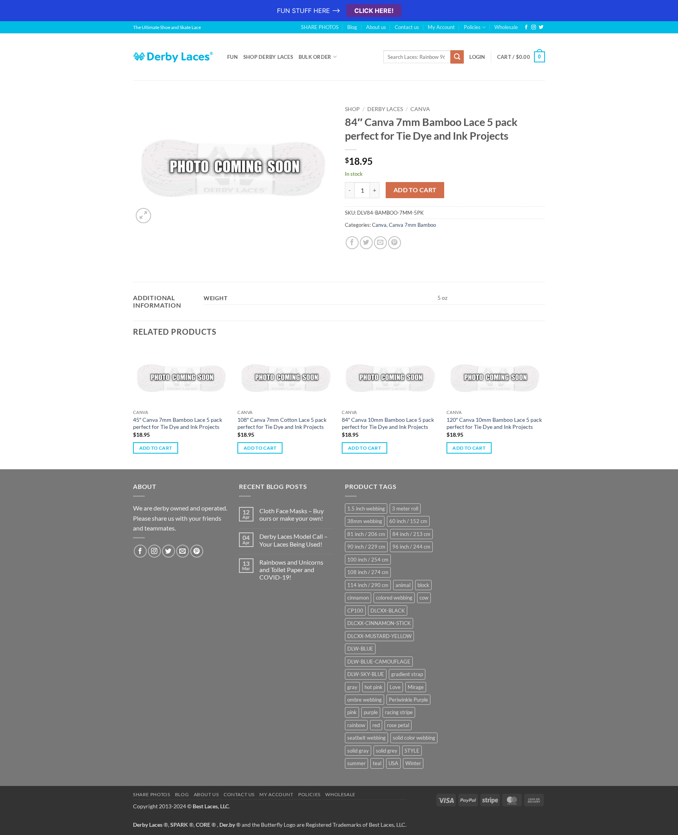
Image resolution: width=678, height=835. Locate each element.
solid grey (386, 750)
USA (393, 763)
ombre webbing (364, 699)
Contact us (407, 27)
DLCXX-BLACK (387, 610)
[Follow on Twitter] (541, 27)
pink (352, 712)
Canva (420, 109)
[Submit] (457, 57)
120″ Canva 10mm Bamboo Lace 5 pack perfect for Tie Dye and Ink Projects (494, 423)
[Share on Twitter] (366, 242)
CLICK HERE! (374, 11)
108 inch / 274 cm (367, 572)
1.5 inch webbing (366, 508)
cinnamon (358, 597)
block (423, 585)
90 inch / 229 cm (366, 546)
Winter (413, 763)
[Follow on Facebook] (526, 27)
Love (395, 687)
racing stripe (399, 712)
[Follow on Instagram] (533, 27)
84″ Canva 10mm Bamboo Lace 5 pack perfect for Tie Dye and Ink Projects (388, 423)
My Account (441, 27)
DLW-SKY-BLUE (365, 674)
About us (376, 27)
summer (356, 763)
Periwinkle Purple (408, 699)
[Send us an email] (182, 551)
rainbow (356, 725)
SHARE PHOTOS (320, 27)
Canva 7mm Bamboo (412, 225)
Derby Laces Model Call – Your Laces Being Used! (293, 539)
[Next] (543, 407)
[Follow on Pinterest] (196, 551)
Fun (232, 57)
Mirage (416, 687)
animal (403, 585)
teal (377, 763)
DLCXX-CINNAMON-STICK (379, 623)
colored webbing (394, 597)
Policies (472, 27)
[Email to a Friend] (380, 242)
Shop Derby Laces (268, 57)
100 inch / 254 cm (367, 559)
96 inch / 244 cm (411, 546)
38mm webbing (364, 521)
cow (423, 597)
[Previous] (133, 407)
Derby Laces (385, 109)
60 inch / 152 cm (408, 521)
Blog (352, 27)
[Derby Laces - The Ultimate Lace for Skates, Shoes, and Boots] (174, 56)
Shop (352, 109)
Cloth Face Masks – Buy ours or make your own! (291, 514)
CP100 (355, 610)
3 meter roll (405, 508)
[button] (143, 215)
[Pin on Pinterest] (394, 242)
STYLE (412, 750)
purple (371, 712)
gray (352, 687)
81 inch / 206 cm (366, 534)
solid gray (358, 750)
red (376, 725)
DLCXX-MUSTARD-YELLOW (379, 636)
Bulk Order (315, 57)
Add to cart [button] (155, 447)
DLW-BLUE (360, 648)
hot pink (374, 687)
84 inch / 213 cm (411, 534)
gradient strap (407, 674)
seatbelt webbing (366, 738)
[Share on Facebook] (352, 242)
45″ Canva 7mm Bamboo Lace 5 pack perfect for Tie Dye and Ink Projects (177, 423)
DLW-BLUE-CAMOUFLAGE (378, 661)
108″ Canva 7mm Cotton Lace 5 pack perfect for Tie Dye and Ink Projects (281, 423)
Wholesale (506, 27)
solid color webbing (414, 738)
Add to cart (415, 189)
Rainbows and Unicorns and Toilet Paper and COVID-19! (291, 569)
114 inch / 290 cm (367, 585)
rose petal (398, 725)
